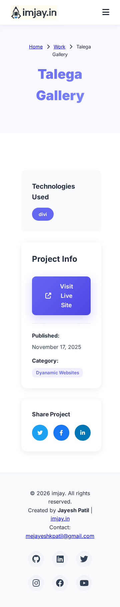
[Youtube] (84, 583)
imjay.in (60, 518)
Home (36, 46)
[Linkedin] (60, 559)
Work (59, 46)
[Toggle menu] (105, 12)
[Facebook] (60, 583)
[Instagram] (36, 583)
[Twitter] (84, 559)
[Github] (36, 559)
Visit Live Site (66, 296)
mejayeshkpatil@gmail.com (60, 536)
